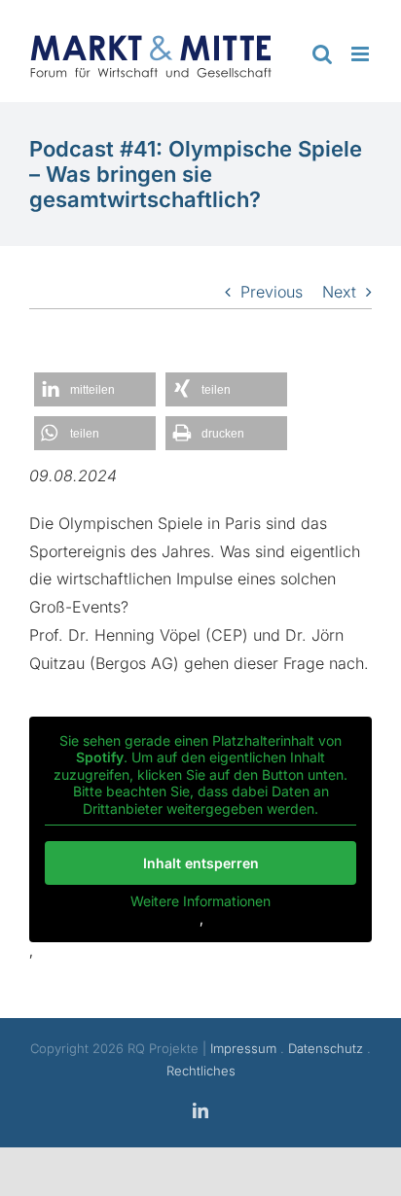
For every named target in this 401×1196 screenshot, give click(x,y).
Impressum (243, 1048)
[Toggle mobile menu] (361, 54)
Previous (271, 291)
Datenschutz (325, 1048)
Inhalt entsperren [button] (201, 863)
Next (339, 291)
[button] (95, 389)
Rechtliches (201, 1070)
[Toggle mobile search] (322, 54)
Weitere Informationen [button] (200, 901)
